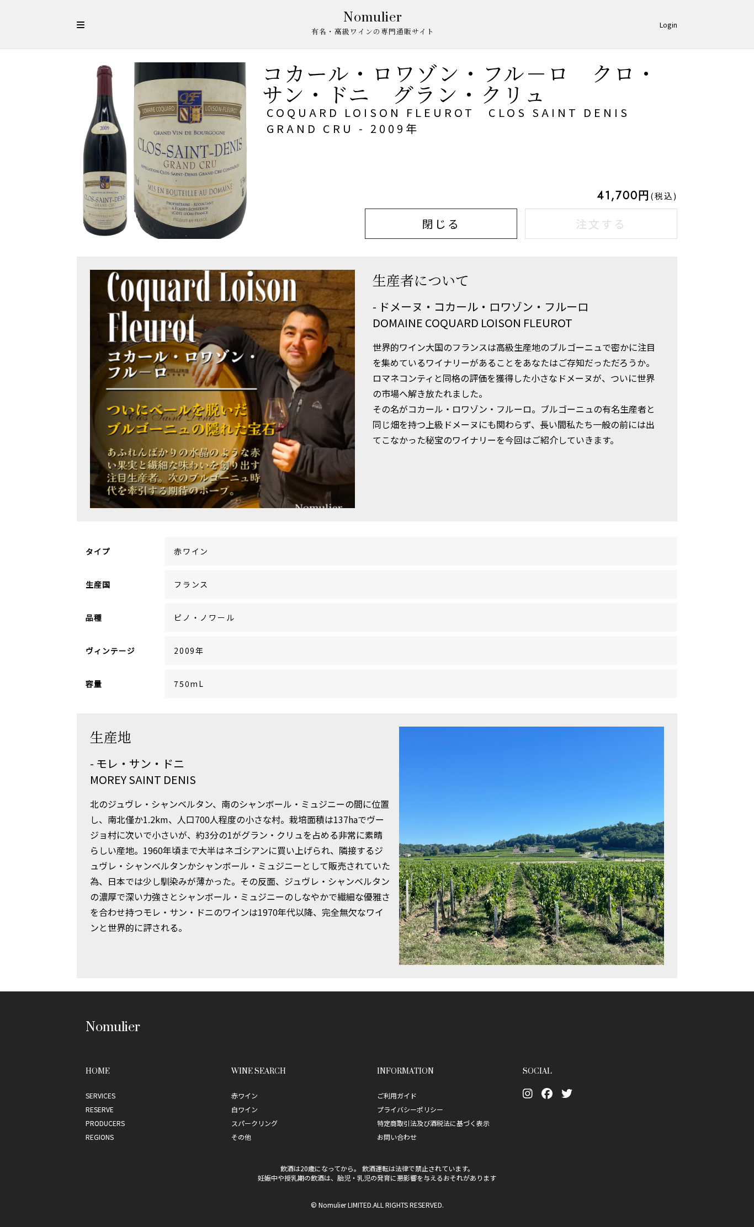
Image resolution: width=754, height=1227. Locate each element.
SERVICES (100, 1095)
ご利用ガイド (397, 1095)
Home (98, 1070)
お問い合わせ (397, 1136)
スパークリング (254, 1123)
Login (668, 24)
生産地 (110, 736)
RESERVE (100, 1109)
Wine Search (258, 1070)
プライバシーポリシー (410, 1109)
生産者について (421, 280)
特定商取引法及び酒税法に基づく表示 (433, 1123)
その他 (241, 1136)
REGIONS (100, 1136)
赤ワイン (244, 1095)
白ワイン (244, 1109)
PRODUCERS (105, 1123)
